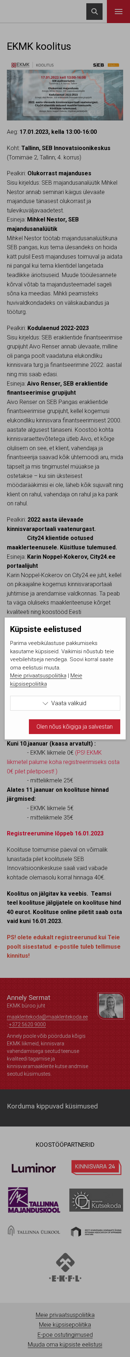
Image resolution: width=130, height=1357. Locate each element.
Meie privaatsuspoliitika (38, 675)
